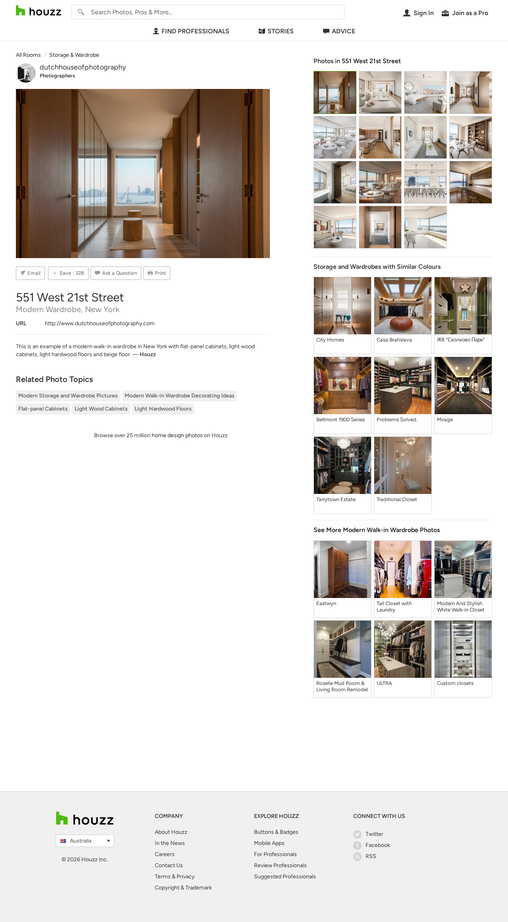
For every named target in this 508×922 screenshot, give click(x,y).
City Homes (330, 340)
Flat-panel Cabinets (43, 408)
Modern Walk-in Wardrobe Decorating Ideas (180, 395)
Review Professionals (280, 865)
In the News (170, 843)
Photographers (57, 76)
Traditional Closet (397, 499)
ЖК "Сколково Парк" (461, 340)
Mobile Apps (269, 843)
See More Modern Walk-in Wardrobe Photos (377, 530)
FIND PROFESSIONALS (195, 31)
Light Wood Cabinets (101, 408)
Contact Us (169, 865)
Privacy (185, 876)
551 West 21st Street (371, 61)
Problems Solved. (397, 419)
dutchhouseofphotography (83, 67)
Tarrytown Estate (336, 499)
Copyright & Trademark (183, 887)
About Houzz (171, 832)
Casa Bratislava (394, 340)
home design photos (177, 435)
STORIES (280, 31)
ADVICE (343, 31)
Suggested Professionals (285, 876)
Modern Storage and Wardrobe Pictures (68, 395)
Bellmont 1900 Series (340, 419)
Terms (163, 876)
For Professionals (275, 854)
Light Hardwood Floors (163, 408)
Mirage (445, 419)
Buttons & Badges (276, 832)
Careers (165, 854)
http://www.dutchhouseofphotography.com (100, 323)
